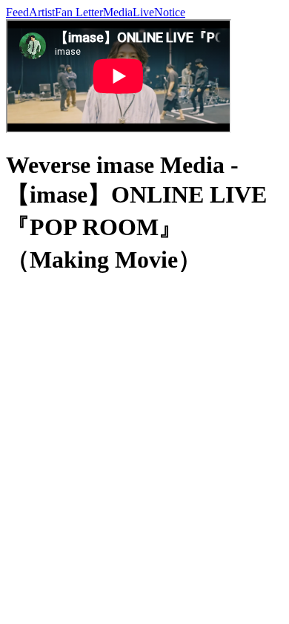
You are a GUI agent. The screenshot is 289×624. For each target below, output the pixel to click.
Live (143, 12)
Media (118, 12)
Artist (42, 12)
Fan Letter (79, 12)
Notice (169, 12)
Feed (17, 12)
